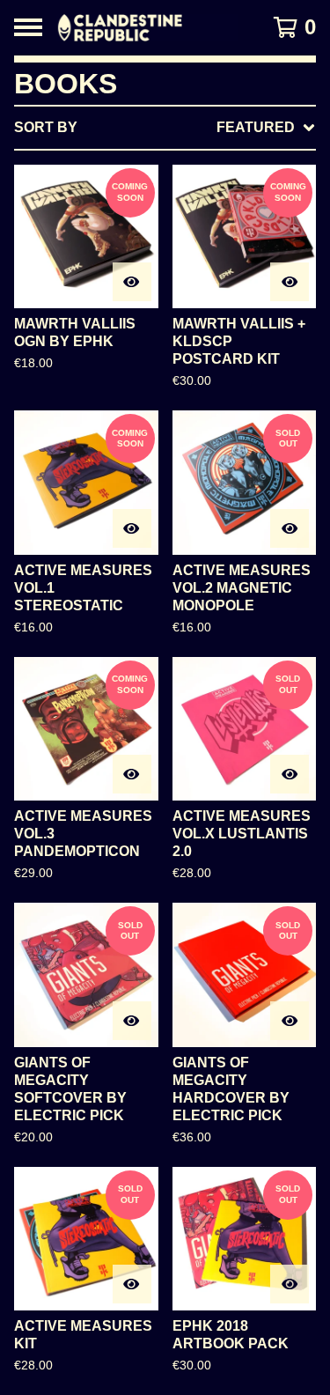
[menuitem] (165, 128)
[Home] (147, 27)
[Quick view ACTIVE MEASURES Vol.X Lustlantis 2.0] (289, 774)
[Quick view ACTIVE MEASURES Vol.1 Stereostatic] (132, 528)
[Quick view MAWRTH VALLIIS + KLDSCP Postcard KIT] (289, 281)
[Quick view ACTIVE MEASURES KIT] (132, 1284)
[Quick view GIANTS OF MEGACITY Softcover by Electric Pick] (132, 1020)
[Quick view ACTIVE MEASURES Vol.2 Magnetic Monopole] (289, 528)
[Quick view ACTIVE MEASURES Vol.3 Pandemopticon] (132, 774)
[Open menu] (28, 27)
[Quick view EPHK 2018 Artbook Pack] (289, 1284)
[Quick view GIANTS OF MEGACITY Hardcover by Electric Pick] (289, 1020)
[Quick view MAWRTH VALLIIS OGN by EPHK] (132, 281)
